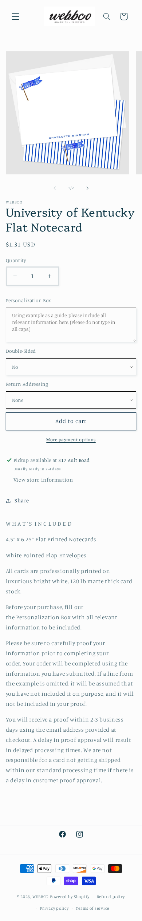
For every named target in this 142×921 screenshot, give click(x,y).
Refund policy (111, 896)
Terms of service (92, 908)
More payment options (71, 439)
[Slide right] (87, 188)
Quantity (16, 260)
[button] (15, 16)
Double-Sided (21, 351)
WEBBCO (40, 896)
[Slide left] (55, 188)
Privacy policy (54, 908)
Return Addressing (27, 384)
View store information (43, 480)
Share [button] (22, 500)
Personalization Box (28, 300)
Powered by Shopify (70, 896)
